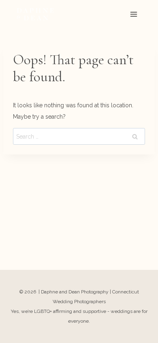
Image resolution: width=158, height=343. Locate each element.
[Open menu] (133, 14)
